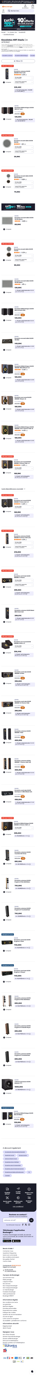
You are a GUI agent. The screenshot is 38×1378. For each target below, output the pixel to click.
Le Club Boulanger (8, 1290)
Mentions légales (8, 1306)
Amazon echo (23, 1155)
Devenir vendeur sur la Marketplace (14, 1343)
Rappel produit (7, 1326)
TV (29, 1172)
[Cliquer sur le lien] (19, 22)
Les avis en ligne (8, 1316)
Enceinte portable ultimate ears (14, 1172)
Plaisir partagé (7, 1279)
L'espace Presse (8, 1282)
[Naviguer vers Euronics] (18, 1346)
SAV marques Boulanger (10, 1288)
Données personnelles (9, 1308)
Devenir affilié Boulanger (10, 1338)
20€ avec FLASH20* (7, 66)
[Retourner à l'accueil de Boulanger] (7, 6)
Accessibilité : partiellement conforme (14, 1321)
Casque (7, 1175)
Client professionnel (9, 1294)
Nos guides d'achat (9, 1259)
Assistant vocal (9, 1155)
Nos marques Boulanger (10, 1286)
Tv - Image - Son (12, 32)
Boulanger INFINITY (8, 1296)
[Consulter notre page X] (26, 1225)
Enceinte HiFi (22, 32)
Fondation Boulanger (9, 1292)
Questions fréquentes (9, 1253)
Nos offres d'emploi (9, 1334)
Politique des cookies (9, 1312)
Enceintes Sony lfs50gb (12, 1162)
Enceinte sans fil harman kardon (14, 1169)
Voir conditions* (18, 1207)
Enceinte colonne (7, 55)
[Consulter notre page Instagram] (29, 1225)
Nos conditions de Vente (10, 1302)
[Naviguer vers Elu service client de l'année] (18, 1350)
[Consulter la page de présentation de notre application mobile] (7, 1241)
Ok (31, 1220)
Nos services (6, 1284)
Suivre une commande (10, 1255)
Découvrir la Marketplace (10, 1340)
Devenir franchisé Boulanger (11, 1336)
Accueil (3, 32)
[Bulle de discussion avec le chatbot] (32, 1372)
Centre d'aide (7, 1261)
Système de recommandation (12, 1314)
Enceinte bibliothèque (21, 55)
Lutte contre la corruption (11, 1318)
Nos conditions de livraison (11, 1257)
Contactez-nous (8, 1251)
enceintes (10, 46)
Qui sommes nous (8, 1277)
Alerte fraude (7, 1328)
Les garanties (7, 1304)
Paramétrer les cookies (10, 1310)
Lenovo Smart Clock (11, 1159)
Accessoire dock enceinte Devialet (15, 1152)
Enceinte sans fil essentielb (13, 1165)
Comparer (8, 82)
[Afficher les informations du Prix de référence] (22, 112)
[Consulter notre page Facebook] (23, 1225)
